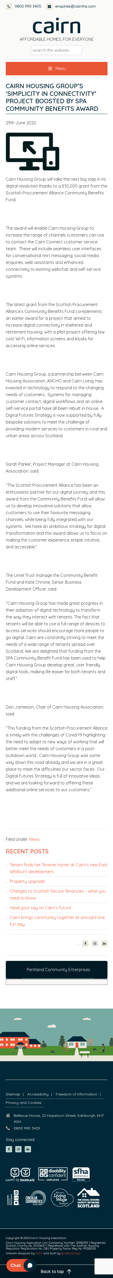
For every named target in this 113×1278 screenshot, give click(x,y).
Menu (60, 68)
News (34, 839)
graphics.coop (70, 1253)
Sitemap (13, 1094)
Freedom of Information (76, 1094)
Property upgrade (27, 881)
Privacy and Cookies (24, 1102)
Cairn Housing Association (56, 25)
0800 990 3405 (28, 6)
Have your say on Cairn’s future (40, 907)
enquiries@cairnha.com (75, 6)
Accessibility (38, 1094)
